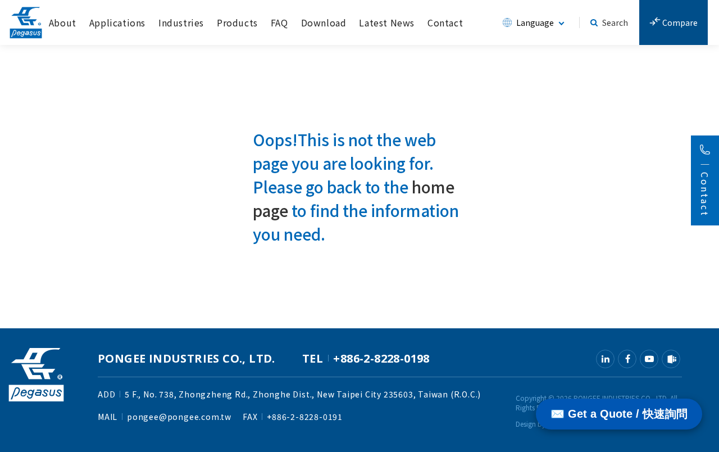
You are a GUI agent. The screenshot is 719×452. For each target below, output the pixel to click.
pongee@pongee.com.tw (179, 416)
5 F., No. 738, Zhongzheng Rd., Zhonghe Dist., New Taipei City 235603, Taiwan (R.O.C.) (303, 394)
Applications (117, 22)
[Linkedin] (605, 359)
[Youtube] (649, 359)
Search (615, 22)
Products (237, 22)
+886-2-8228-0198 (381, 358)
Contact (445, 22)
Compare (679, 22)
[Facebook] (627, 359)
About (62, 22)
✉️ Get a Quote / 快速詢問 (619, 414)
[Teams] (671, 359)
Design (526, 423)
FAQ (279, 22)
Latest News (387, 22)
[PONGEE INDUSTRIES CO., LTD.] (25, 22)
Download (324, 22)
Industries (181, 22)
